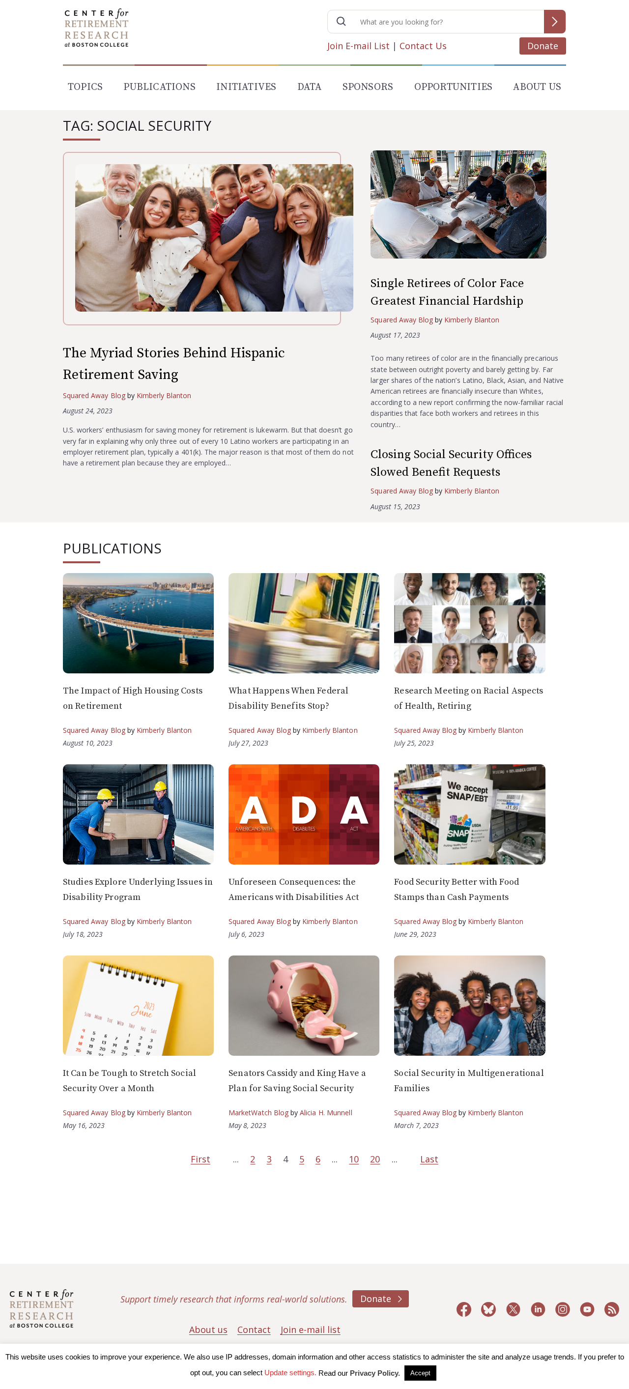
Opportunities (453, 87)
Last (429, 1159)
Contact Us (423, 46)
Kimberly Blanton (164, 395)
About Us (537, 87)
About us (208, 1329)
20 (375, 1159)
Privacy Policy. (375, 1373)
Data (309, 87)
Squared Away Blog (94, 395)
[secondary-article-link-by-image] (468, 206)
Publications (159, 87)
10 (354, 1159)
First (200, 1159)
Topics (85, 87)
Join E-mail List (358, 46)
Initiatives (246, 87)
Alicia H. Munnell (326, 1112)
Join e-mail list (311, 1329)
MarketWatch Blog (258, 1112)
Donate (542, 46)
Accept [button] (420, 1373)
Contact (254, 1329)
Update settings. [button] (290, 1372)
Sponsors (368, 87)
